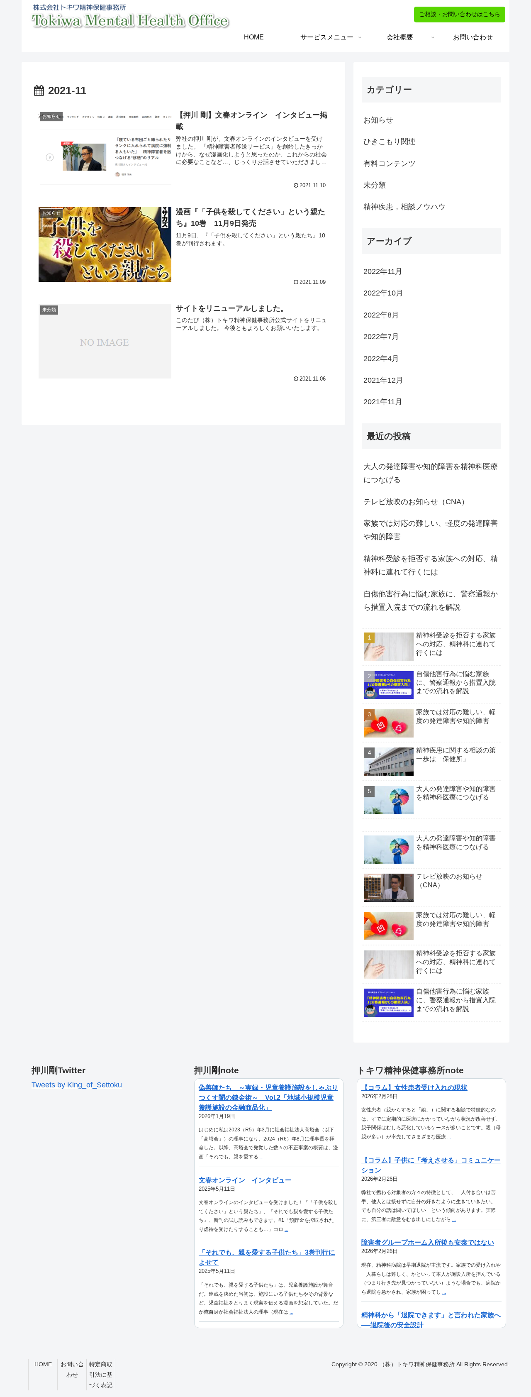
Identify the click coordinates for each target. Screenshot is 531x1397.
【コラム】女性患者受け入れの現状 (414, 1087)
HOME (43, 1364)
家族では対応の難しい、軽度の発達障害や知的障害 (430, 530)
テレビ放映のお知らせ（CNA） (416, 502)
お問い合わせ (72, 1369)
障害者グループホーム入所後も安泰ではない (427, 1242)
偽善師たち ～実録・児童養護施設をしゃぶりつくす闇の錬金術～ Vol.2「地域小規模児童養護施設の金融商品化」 (268, 1097)
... (261, 1157)
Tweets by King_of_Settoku (77, 1085)
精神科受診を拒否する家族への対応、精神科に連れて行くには (430, 565)
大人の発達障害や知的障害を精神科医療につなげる (430, 473)
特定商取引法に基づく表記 (100, 1374)
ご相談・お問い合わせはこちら (459, 14)
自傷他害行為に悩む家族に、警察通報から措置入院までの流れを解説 (430, 600)
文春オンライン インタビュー (245, 1180)
